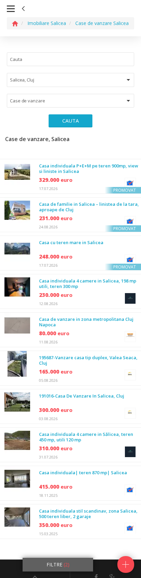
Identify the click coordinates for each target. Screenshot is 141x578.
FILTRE (58, 564)
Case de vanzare (27, 101)
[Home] (15, 23)
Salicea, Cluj (22, 80)
